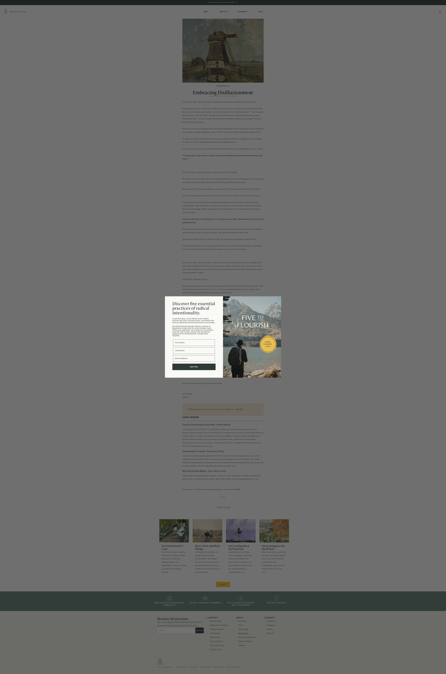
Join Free (194, 367)
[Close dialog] (278, 299)
